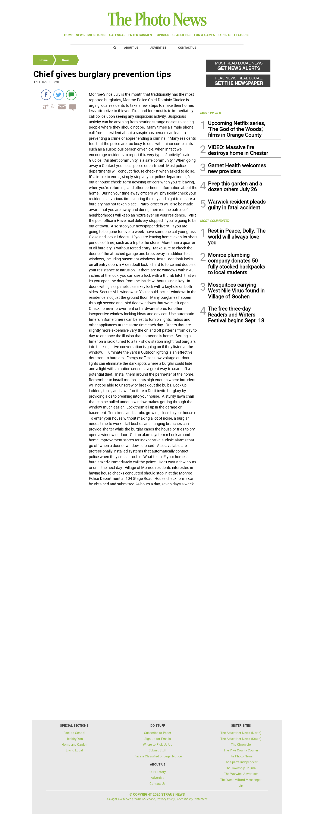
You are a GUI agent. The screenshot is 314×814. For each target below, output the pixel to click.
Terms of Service (144, 799)
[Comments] (71, 94)
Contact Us (187, 47)
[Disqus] (115, 546)
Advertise (158, 47)
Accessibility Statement (192, 799)
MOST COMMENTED (214, 220)
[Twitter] (58, 94)
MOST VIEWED (210, 113)
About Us (131, 47)
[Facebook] (46, 94)
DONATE (270, 5)
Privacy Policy (166, 799)
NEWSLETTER (246, 5)
